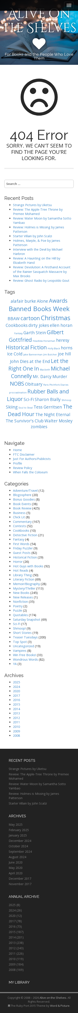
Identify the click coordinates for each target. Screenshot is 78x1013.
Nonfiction (20, 602)
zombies (39, 426)
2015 (16, 704)
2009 (16, 731)
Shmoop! (19, 628)
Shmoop (66, 400)
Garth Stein (34, 333)
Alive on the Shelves (39, 21)
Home (17, 450)
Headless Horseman (44, 340)
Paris (46, 384)
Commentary (22, 522)
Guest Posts (22, 553)
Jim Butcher (50, 354)
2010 (16, 727)
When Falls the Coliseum (30, 472)
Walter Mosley (58, 421)
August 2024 (17, 857)
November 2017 (20, 884)
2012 (16, 718)
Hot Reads (20, 570)
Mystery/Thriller (24, 588)
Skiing (12, 407)
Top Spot (20, 642)
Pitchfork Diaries (58, 384)
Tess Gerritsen (48, 407)
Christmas (55, 317)
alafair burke (23, 301)
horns (66, 348)
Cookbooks (17, 325)
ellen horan (61, 325)
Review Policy (22, 468)
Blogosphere (22, 495)
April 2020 (16, 873)
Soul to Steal (25, 407)
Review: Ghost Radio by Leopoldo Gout (41, 280)
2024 (16, 687)
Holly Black (54, 348)
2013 (16, 713)
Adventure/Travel (25, 490)
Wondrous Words (25, 659)
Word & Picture (60, 1006)
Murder (59, 376)
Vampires (19, 651)
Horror (18, 562)
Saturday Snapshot (26, 619)
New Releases (23, 597)
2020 (16, 691)
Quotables (20, 615)
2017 (16, 695)
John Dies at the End (30, 361)
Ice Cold (15, 354)
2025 (16, 682)
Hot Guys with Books (28, 566)
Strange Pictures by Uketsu (32, 205)
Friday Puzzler (23, 548)
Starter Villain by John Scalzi (32, 236)
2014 (16, 709)
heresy (62, 340)
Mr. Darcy (42, 376)
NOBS (17, 383)
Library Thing (22, 575)
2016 (16, 700)
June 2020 (16, 862)
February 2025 (19, 830)
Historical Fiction (26, 347)
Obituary (33, 384)
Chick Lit (19, 517)
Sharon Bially (48, 399)
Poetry (18, 606)
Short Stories (22, 633)
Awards (58, 300)
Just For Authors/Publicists (32, 459)
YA (15, 664)
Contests (19, 526)
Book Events (22, 504)
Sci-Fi (29, 399)
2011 (16, 722)
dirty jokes (38, 325)
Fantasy (18, 333)
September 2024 (20, 851)
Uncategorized (23, 646)
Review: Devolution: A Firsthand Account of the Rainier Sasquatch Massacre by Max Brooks (41, 271)
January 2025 (18, 835)
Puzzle (17, 610)
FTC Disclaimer (23, 454)
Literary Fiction (23, 579)
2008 (16, 735)
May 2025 (16, 824)
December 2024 (20, 841)
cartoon (30, 318)
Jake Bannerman (32, 354)
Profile (17, 463)
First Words (21, 544)
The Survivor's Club (25, 421)
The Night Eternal (52, 414)
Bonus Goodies (24, 499)
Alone (42, 301)
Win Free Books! (24, 655)
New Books (21, 593)
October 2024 (18, 846)
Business (19, 513)
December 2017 (20, 878)
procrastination (18, 392)
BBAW (14, 318)
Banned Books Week (39, 308)
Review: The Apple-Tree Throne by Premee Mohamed (38, 211)
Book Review (22, 508)
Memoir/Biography (26, 584)
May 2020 (16, 868)
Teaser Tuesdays (25, 637)
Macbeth (45, 369)
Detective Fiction (25, 535)
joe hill (64, 354)
